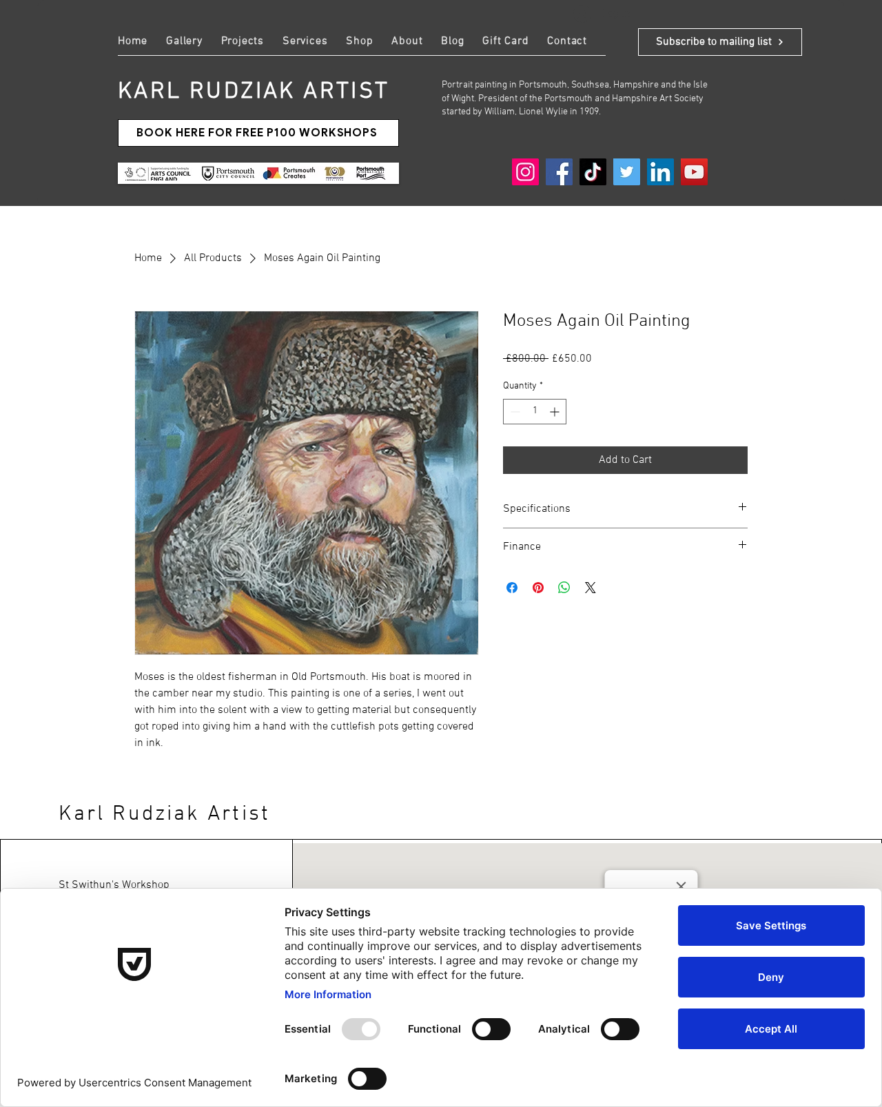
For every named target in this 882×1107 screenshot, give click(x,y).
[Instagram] (525, 171)
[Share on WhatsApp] (564, 587)
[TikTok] (593, 171)
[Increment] (555, 412)
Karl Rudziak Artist (164, 814)
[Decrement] (513, 412)
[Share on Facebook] (512, 587)
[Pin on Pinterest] (538, 587)
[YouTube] (694, 171)
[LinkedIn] (660, 171)
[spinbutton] (534, 412)
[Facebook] (559, 171)
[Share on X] (590, 587)
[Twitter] (626, 171)
